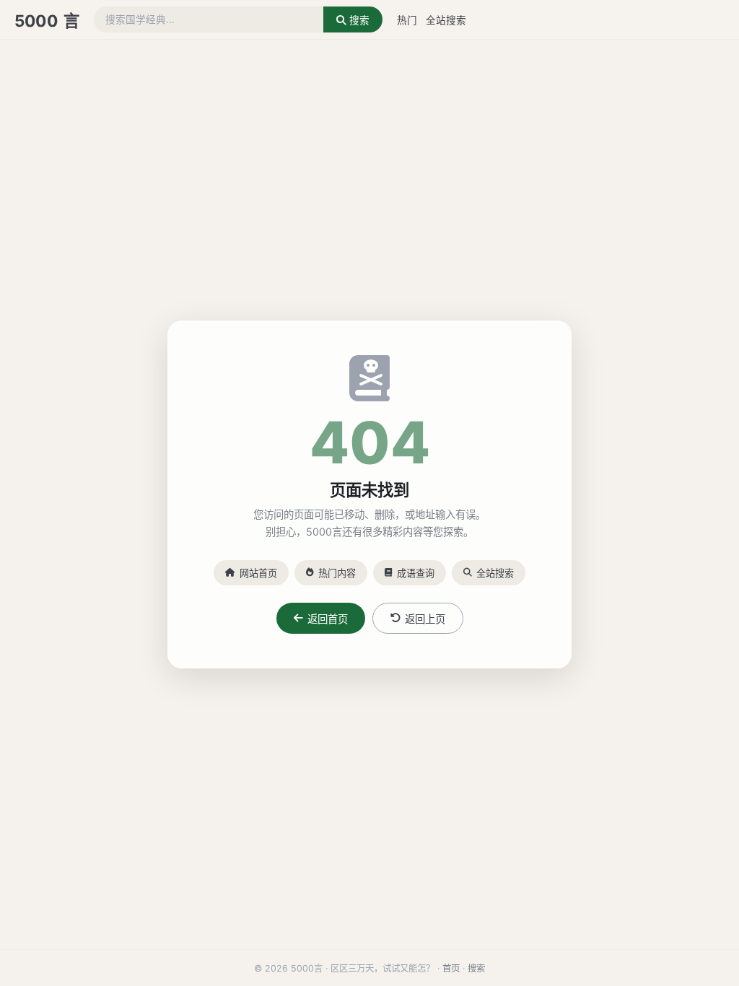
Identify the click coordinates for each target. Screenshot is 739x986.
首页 (451, 968)
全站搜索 (446, 20)
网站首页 (258, 573)
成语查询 (415, 573)
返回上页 (425, 619)
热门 (407, 20)
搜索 (358, 20)
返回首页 (327, 619)
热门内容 (337, 573)
